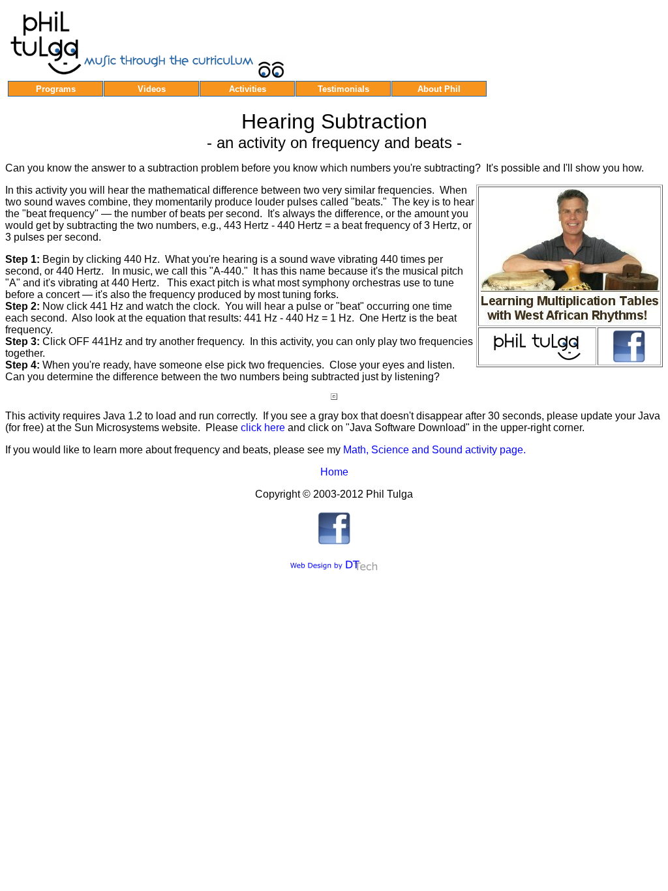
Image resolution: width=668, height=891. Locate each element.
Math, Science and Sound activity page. (434, 449)
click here (263, 427)
